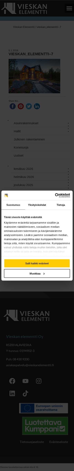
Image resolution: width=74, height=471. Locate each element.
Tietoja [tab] (61, 204)
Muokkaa (35, 273)
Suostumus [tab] (13, 204)
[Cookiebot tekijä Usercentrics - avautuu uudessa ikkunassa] (55, 195)
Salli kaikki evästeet (37, 263)
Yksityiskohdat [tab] (37, 204)
